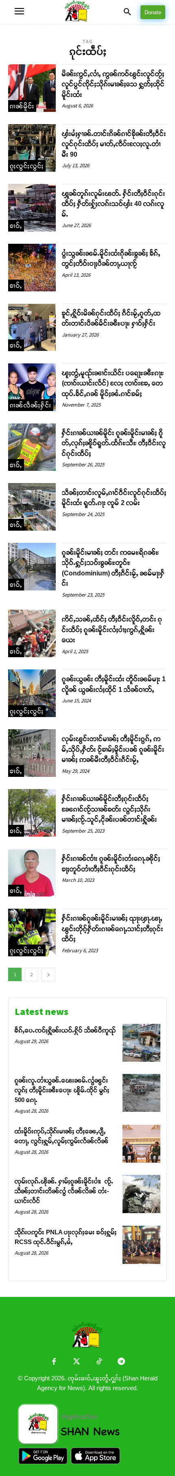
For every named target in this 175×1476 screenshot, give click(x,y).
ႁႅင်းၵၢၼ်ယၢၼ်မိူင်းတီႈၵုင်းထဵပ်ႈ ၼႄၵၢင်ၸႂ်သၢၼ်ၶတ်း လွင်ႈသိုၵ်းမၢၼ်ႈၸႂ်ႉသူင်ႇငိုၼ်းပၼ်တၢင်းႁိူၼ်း (109, 809)
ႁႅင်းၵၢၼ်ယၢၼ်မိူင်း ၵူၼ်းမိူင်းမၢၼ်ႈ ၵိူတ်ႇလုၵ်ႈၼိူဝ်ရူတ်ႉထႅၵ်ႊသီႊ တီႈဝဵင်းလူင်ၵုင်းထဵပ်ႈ (114, 443)
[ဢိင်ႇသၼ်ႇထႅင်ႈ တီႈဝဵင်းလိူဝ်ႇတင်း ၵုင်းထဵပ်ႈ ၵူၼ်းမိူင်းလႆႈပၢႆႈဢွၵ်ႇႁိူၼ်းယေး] (32, 633)
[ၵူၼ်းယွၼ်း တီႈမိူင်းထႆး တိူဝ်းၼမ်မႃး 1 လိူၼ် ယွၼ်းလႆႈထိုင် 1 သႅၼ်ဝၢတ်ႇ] (32, 693)
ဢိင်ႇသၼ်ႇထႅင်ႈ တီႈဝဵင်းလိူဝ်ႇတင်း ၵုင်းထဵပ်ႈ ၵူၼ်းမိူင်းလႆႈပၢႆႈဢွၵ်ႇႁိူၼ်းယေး (112, 629)
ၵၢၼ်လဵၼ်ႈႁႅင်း (31, 405)
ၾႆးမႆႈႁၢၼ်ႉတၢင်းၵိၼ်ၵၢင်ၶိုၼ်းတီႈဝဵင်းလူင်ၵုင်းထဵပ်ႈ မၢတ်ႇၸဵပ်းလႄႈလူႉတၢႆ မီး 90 (114, 144)
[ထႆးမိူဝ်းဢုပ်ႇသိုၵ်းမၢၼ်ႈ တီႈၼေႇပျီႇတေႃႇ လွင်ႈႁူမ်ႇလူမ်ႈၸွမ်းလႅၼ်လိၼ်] (141, 1144)
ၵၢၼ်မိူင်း (22, 106)
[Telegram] (121, 1362)
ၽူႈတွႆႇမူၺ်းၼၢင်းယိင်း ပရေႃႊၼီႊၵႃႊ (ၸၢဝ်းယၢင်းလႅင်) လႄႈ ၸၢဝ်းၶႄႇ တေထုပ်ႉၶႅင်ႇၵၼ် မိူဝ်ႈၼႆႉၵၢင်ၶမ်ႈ (113, 383)
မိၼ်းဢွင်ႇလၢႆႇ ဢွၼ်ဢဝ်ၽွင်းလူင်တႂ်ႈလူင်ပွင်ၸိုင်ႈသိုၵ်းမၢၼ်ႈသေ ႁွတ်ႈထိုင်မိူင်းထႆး (113, 84)
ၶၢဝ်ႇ (16, 225)
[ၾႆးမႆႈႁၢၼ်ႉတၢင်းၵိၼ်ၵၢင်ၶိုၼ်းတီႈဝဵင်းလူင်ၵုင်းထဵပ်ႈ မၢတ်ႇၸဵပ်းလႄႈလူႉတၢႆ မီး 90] (32, 148)
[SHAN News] (87, 12)
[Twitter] (76, 1362)
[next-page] (48, 974)
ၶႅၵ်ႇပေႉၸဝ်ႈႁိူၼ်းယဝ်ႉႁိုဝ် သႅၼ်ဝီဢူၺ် (65, 1030)
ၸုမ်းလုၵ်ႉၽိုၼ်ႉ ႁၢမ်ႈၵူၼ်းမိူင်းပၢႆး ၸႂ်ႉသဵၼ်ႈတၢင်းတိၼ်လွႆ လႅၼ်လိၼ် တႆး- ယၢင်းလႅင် (64, 1191)
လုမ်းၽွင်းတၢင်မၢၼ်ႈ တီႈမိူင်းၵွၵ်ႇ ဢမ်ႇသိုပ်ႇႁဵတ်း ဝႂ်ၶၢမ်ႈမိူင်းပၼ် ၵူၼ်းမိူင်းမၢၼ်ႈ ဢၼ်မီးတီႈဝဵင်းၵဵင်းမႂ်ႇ (113, 749)
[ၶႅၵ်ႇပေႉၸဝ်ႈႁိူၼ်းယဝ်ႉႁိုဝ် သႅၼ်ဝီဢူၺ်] (141, 1043)
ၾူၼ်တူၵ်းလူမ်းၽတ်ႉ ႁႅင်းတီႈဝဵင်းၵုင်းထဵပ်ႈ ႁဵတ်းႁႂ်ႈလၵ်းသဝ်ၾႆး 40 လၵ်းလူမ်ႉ (113, 204)
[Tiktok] (99, 1362)
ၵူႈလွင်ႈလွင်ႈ (27, 165)
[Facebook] (54, 1362)
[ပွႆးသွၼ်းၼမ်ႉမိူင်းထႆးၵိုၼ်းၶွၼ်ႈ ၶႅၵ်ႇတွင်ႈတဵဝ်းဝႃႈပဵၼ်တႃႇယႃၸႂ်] (32, 267)
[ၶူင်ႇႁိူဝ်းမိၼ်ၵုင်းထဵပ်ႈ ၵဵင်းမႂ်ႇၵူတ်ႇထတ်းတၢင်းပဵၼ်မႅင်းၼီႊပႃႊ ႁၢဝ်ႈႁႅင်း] (32, 327)
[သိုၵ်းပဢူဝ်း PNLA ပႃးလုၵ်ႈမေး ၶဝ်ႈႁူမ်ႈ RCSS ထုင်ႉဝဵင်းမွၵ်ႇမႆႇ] (141, 1245)
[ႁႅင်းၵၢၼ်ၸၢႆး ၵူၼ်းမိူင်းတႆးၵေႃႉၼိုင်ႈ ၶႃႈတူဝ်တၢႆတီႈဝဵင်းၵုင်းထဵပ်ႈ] (32, 873)
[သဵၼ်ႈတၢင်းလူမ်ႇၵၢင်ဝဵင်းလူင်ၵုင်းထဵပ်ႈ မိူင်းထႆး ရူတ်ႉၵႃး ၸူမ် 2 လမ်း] (32, 507)
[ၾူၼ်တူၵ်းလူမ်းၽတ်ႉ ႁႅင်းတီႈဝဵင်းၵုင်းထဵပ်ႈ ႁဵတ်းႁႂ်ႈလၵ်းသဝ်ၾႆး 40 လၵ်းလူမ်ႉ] (32, 208)
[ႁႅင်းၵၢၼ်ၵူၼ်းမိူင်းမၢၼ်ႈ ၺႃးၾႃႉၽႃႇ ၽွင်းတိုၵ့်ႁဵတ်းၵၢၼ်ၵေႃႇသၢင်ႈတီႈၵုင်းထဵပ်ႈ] (32, 932)
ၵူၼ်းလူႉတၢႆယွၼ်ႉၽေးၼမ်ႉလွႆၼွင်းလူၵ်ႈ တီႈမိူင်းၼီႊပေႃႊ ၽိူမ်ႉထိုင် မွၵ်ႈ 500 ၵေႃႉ (62, 1090)
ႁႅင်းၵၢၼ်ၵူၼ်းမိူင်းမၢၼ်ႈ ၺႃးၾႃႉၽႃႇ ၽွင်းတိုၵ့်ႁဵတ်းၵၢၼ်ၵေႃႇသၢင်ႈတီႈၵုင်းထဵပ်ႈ (112, 928)
